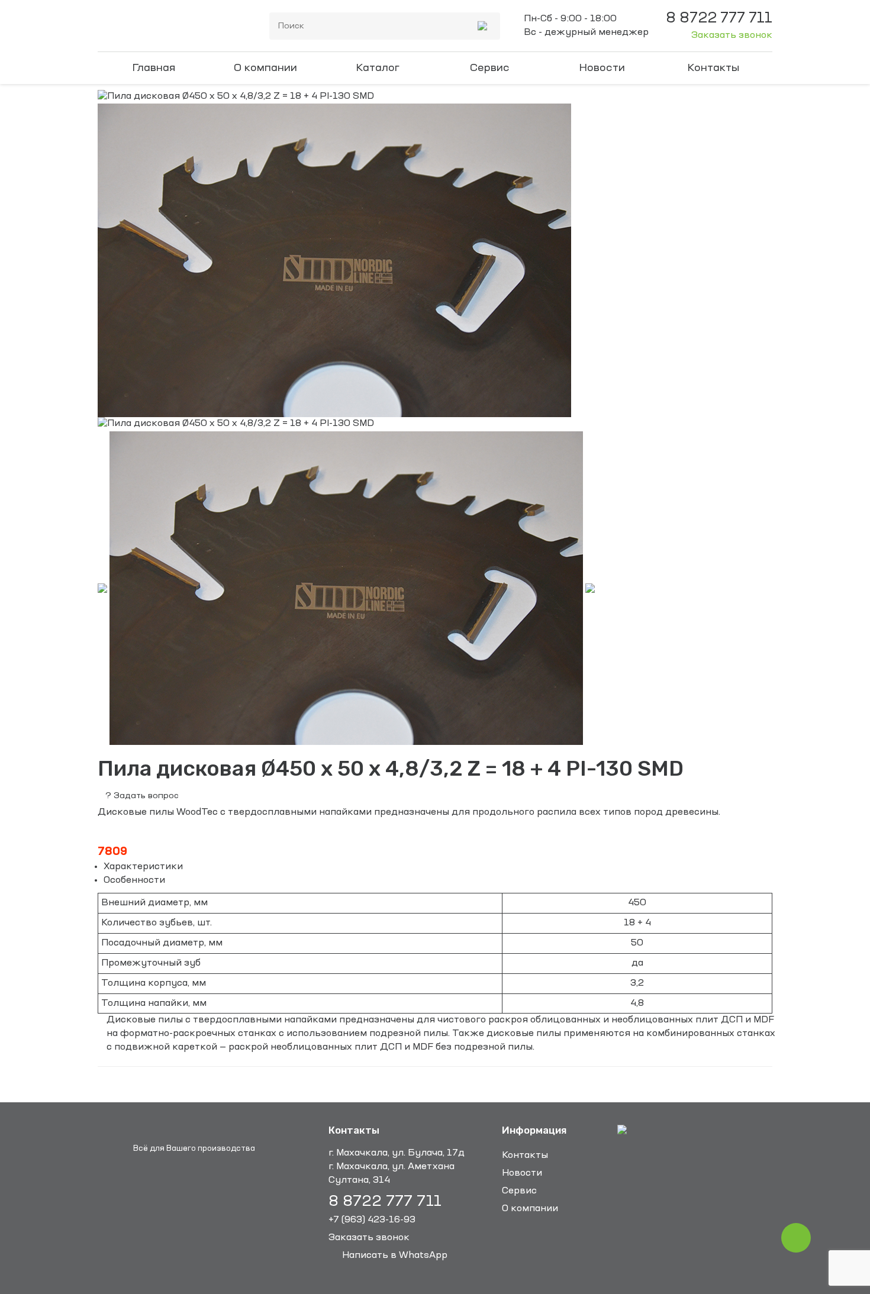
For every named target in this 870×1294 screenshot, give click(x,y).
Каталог (377, 68)
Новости (602, 68)
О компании (265, 68)
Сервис (490, 68)
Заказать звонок (731, 35)
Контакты (713, 68)
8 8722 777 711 (385, 1202)
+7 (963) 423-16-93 (371, 1220)
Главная (154, 68)
